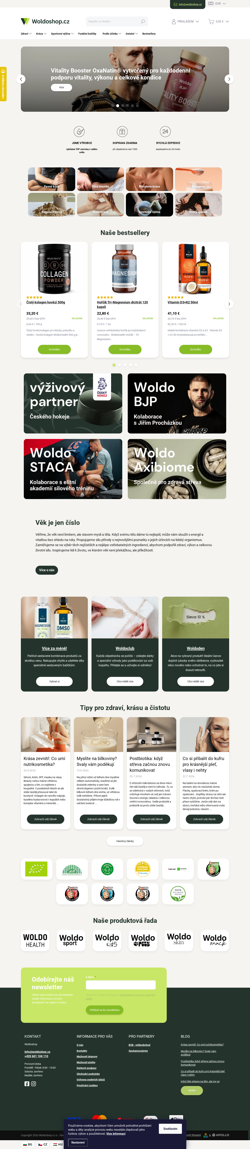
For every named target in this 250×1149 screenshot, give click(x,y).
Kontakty (82, 1050)
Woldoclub (125, 648)
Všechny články (125, 841)
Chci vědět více (125, 681)
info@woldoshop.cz (37, 1052)
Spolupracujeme (138, 1050)
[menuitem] (27, 33)
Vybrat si (54, 681)
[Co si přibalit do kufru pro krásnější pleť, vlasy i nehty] (204, 734)
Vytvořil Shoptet (191, 1135)
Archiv (191, 1090)
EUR (218, 3)
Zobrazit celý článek (45, 819)
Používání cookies (87, 1085)
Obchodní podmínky (88, 1073)
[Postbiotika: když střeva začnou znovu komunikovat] (151, 734)
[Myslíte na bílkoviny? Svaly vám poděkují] (98, 734)
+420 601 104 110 (36, 1056)
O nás (80, 1045)
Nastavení (78, 1142)
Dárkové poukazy (86, 1068)
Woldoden (196, 648)
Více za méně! (54, 648)
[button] (25, 79)
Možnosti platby (86, 1062)
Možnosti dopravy (87, 1056)
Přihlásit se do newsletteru (105, 1010)
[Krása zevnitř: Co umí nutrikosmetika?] (45, 734)
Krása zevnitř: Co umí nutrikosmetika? (44, 761)
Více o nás (46, 570)
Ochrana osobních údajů (91, 1079)
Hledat (143, 21)
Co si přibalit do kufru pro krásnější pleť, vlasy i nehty (203, 764)
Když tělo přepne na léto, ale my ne (200, 1081)
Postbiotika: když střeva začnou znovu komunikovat (150, 764)
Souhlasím (170, 1129)
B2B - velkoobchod (139, 1045)
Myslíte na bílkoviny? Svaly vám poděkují (97, 761)
